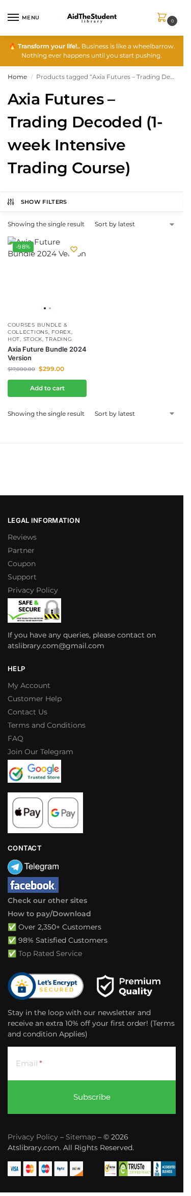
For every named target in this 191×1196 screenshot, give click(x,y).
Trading (58, 339)
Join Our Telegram (40, 751)
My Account (29, 685)
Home (17, 77)
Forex (61, 332)
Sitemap (81, 1136)
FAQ (15, 738)
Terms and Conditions (47, 725)
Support (22, 576)
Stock (33, 339)
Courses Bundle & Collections (38, 328)
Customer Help (35, 698)
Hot (14, 339)
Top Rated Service (50, 953)
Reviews (22, 537)
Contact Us (27, 711)
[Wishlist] (73, 249)
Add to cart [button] (47, 388)
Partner (21, 550)
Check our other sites (47, 900)
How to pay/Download (49, 913)
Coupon (22, 563)
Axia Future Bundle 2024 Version (47, 353)
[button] (164, 18)
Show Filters (44, 201)
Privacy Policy (33, 590)
